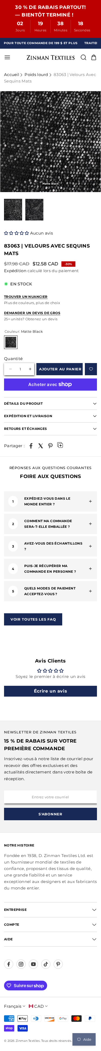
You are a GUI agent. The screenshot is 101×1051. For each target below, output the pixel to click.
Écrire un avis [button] (50, 691)
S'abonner (50, 814)
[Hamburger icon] (25, 57)
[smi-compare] (91, 369)
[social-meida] (8, 964)
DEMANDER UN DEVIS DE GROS (32, 313)
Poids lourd (36, 74)
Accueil (11, 74)
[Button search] (83, 57)
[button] (17, 233)
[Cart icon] (93, 57)
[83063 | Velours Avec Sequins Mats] (31, 446)
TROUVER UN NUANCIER (26, 297)
